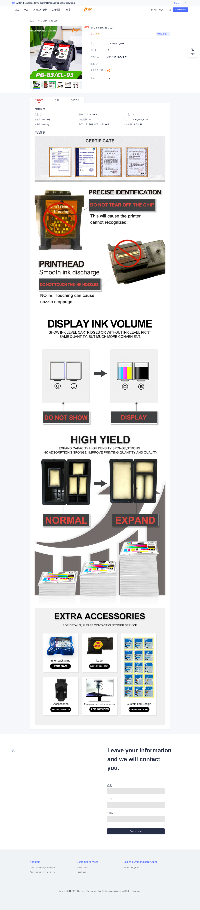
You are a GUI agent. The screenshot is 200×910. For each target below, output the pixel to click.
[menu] (45, 9)
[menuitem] (17, 10)
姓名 (109, 785)
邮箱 (111, 813)
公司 (109, 799)
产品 (26, 9)
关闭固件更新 (40, 9)
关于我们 (56, 9)
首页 (16, 9)
